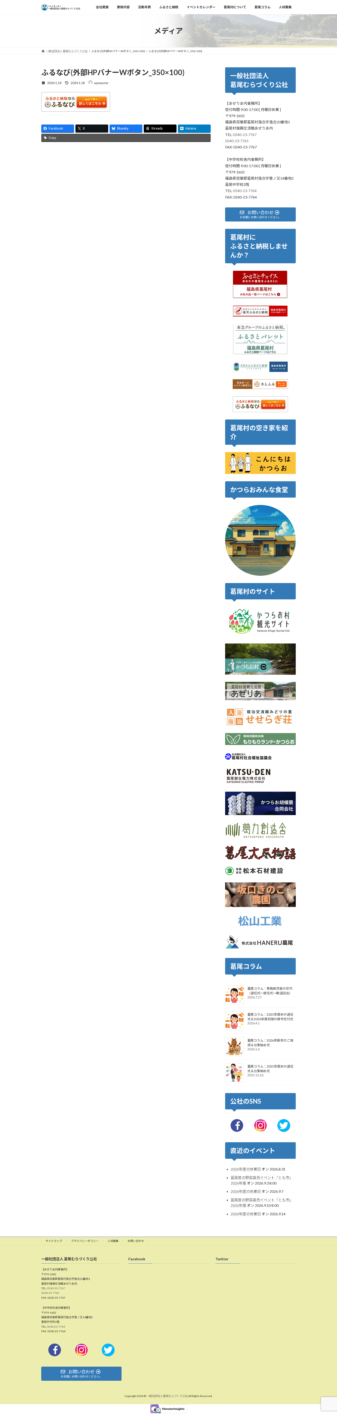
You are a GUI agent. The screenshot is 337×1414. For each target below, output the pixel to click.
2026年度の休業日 (246, 1169)
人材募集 (113, 1241)
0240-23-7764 (245, 191)
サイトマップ (54, 1241)
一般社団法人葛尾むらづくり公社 (167, 1396)
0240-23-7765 (237, 141)
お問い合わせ (135, 1241)
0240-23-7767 (245, 134)
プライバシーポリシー (85, 1241)
